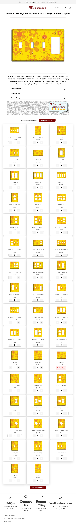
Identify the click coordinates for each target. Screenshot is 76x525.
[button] (14, 130)
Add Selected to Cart (47, 120)
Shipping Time (16, 93)
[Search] (61, 7)
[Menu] (6, 7)
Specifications (16, 88)
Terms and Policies (9, 515)
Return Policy (15, 98)
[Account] (65, 7)
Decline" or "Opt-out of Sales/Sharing (14, 518)
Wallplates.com (13, 522)
